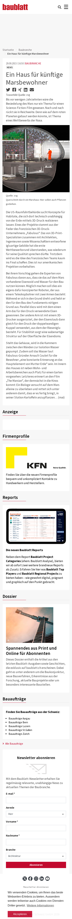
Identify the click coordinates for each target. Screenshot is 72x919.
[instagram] (36, 878)
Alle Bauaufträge (14, 743)
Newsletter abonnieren (36, 887)
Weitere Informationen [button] (40, 905)
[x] (25, 878)
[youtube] (47, 878)
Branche (10, 849)
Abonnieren (36, 864)
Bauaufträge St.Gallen (20, 730)
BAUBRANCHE (33, 63)
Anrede (10, 807)
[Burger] (66, 7)
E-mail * (10, 793)
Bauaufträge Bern (18, 722)
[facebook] (30, 878)
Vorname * (12, 821)
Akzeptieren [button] (20, 914)
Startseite (8, 49)
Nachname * (13, 835)
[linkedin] (41, 878)
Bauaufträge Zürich (19, 733)
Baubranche (25, 49)
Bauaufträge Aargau (19, 718)
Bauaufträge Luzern (19, 726)
